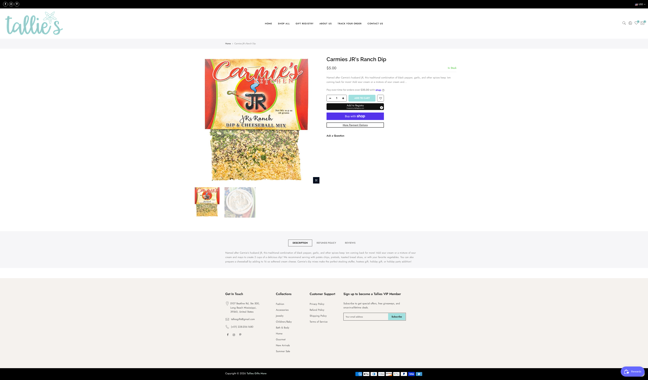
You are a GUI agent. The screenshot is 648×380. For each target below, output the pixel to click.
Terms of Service (319, 322)
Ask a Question (335, 135)
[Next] (315, 120)
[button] (355, 106)
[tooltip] (381, 107)
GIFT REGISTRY (305, 23)
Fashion (280, 304)
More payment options (355, 125)
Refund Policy (317, 310)
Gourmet (281, 339)
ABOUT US (325, 23)
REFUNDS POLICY (326, 242)
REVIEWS (350, 242)
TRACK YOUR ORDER (350, 23)
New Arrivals (283, 345)
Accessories (282, 310)
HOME (268, 23)
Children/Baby (284, 322)
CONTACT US (375, 23)
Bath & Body (282, 327)
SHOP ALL (284, 23)
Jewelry (280, 316)
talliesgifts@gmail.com (243, 319)
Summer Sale (283, 351)
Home (228, 43)
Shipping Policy (318, 316)
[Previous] (197, 120)
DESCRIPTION (300, 242)
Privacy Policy (317, 304)
